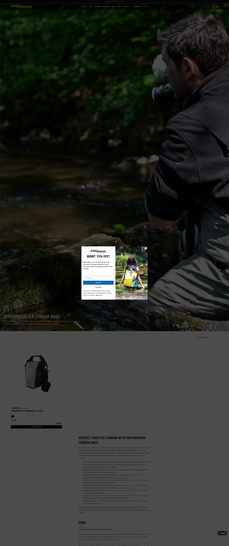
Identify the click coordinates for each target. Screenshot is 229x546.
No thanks (98, 287)
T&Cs (97, 295)
